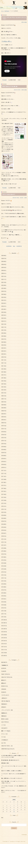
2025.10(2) (3, 282)
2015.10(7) (3, 545)
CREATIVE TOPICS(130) (6, 677)
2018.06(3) (3, 455)
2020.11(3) (3, 398)
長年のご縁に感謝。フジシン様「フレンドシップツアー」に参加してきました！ (13, 782)
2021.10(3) (3, 366)
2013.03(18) (4, 637)
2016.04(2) (3, 527)
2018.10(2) (3, 443)
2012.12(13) (4, 646)
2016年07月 (19, 246)
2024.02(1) (3, 303)
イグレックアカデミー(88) (7, 710)
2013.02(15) (4, 640)
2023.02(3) (3, 318)
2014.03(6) (3, 602)
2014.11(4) (3, 578)
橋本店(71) (3, 680)
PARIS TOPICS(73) (5, 674)
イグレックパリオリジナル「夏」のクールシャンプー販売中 (13, 766)
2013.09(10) (4, 619)
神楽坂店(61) (4, 704)
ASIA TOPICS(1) (5, 722)
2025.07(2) (3, 291)
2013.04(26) (4, 634)
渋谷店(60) (3, 689)
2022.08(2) (3, 336)
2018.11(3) (3, 440)
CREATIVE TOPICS (17, 89)
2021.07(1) (3, 375)
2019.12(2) (3, 425)
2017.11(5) (3, 473)
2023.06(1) (3, 309)
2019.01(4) (3, 434)
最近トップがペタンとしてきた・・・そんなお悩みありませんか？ (13, 791)
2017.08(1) (3, 482)
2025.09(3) (3, 285)
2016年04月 (8, 246)
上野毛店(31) (4, 698)
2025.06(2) (3, 294)
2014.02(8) (3, 605)
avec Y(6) (3, 743)
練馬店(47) (3, 683)
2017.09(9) (3, 479)
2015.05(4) (3, 560)
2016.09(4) (3, 515)
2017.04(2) (3, 494)
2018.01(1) (3, 467)
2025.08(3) (3, 288)
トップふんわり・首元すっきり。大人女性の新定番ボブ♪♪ (13, 774)
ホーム (2, 11)
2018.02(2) (3, 464)
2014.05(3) (3, 596)
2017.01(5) (3, 503)
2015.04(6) (3, 563)
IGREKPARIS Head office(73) (7, 749)
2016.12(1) (3, 506)
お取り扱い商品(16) (5, 701)
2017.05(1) (3, 491)
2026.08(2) (3, 255)
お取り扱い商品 (24, 22)
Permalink (4, 80)
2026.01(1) (3, 273)
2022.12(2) (3, 324)
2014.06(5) (3, 593)
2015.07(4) (3, 554)
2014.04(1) (3, 599)
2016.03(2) (3, 530)
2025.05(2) (3, 297)
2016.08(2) (3, 518)
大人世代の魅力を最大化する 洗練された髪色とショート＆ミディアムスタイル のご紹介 (13, 756)
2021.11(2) (3, 363)
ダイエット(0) (4, 734)
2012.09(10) (4, 655)
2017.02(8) (3, 500)
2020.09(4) (3, 404)
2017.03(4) (3, 497)
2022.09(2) (3, 333)
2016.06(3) (3, 524)
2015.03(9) (3, 566)
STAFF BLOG (6, 11)
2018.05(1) (3, 458)
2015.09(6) (3, 548)
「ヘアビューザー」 (6, 41)
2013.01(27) (4, 643)
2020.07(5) (3, 410)
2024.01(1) (3, 306)
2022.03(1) (3, 351)
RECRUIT (21, 197)
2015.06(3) (3, 557)
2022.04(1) (3, 348)
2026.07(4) (3, 258)
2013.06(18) (4, 628)
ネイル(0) (3, 737)
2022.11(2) (3, 327)
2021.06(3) (3, 378)
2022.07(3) (3, 339)
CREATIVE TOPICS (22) (7, 746)
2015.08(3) (3, 551)
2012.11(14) (4, 649)
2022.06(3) (3, 342)
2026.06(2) (3, 261)
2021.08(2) (3, 372)
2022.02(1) (3, 354)
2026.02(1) (3, 270)
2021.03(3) (3, 387)
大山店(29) (3, 671)
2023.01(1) (3, 321)
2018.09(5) (3, 446)
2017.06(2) (3, 488)
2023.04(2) (3, 312)
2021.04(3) (3, 384)
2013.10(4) (3, 616)
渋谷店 (25, 197)
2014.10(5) (3, 581)
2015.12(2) (3, 539)
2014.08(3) (3, 587)
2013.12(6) (3, 610)
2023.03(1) (3, 315)
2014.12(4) (3, 575)
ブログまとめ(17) (5, 695)
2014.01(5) (3, 608)
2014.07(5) (3, 590)
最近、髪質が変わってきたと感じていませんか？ (11, 778)
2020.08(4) (3, 407)
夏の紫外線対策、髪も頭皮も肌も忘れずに (10, 760)
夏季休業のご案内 (5, 763)
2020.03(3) (3, 416)
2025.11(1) (3, 279)
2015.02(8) (3, 569)
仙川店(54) (3, 668)
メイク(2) (3, 725)
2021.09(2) (3, 369)
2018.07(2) (3, 452)
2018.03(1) (3, 461)
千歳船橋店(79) (4, 665)
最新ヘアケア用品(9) (5, 731)
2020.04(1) (3, 413)
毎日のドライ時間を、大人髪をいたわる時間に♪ (11, 770)
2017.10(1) (3, 476)
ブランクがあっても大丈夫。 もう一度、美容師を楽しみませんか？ (13, 786)
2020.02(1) (3, 419)
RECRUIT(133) (4, 686)
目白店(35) (3, 692)
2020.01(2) (3, 422)
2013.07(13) (4, 625)
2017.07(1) (3, 485)
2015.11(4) (3, 542)
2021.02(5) (3, 389)
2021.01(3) (3, 392)
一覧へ (14, 246)
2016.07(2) (3, 521)
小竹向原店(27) (4, 740)
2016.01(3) (3, 536)
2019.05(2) (3, 431)
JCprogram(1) (4, 728)
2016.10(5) (3, 512)
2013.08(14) (4, 622)
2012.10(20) (4, 652)
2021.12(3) (3, 360)
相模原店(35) (4, 713)
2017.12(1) (3, 470)
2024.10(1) (3, 300)
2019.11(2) (3, 428)
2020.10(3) (3, 401)
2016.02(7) (3, 533)
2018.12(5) (3, 437)
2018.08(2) (3, 449)
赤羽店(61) (3, 707)
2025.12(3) (3, 276)
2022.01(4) (3, 357)
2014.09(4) (3, 584)
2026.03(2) (3, 267)
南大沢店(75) (4, 662)
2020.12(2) (3, 395)
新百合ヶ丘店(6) (4, 719)
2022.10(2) (3, 330)
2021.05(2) (3, 381)
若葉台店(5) (3, 716)
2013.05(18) (4, 631)
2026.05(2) (3, 264)
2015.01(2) (3, 572)
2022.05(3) (3, 345)
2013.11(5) (3, 613)
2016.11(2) (3, 509)
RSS (2, 817)
